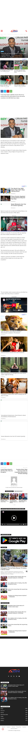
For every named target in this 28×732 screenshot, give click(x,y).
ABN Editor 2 (4, 56)
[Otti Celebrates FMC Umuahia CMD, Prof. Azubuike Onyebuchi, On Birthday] (14, 496)
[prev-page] (13, 505)
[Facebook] (2, 91)
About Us (3, 726)
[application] (14, 518)
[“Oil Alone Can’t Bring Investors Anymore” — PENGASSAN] (4, 597)
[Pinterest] (8, 91)
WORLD (2, 720)
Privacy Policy (18, 726)
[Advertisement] (14, 15)
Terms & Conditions (14, 728)
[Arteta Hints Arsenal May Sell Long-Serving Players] (4, 591)
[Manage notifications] (3, 729)
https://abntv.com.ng (14, 485)
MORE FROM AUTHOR (18, 491)
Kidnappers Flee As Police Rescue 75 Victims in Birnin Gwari (5, 501)
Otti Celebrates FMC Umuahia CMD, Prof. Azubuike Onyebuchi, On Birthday (14, 501)
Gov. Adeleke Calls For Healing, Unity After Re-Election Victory (23, 501)
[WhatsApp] (11, 91)
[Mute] (23, 524)
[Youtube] (19, 676)
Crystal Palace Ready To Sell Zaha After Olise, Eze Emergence (7, 471)
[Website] (16, 676)
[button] (14, 518)
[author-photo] (14, 480)
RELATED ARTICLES (9, 491)
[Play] (2, 524)
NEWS (2, 708)
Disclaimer (24, 726)
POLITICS (3, 710)
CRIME (2, 716)
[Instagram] (11, 676)
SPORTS (5, 34)
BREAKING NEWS (4, 714)
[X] (5, 91)
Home (1, 34)
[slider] (13, 524)
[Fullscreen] (25, 524)
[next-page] (14, 505)
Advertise (13, 726)
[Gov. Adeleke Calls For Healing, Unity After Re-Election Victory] (23, 496)
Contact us (8, 726)
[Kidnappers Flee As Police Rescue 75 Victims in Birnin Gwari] (5, 496)
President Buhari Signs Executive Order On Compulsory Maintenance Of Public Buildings (21, 471)
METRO (2, 712)
